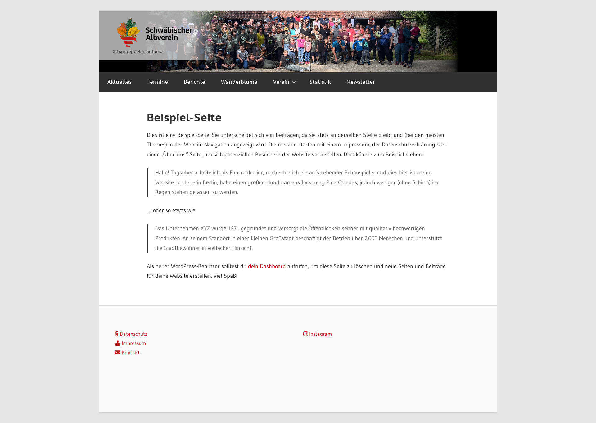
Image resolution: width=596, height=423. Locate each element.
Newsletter (360, 82)
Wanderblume (239, 82)
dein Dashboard (267, 266)
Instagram (320, 334)
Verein (281, 82)
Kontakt (130, 352)
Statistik (320, 82)
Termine (157, 82)
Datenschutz (133, 334)
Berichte (194, 82)
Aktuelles (119, 82)
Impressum (133, 343)
